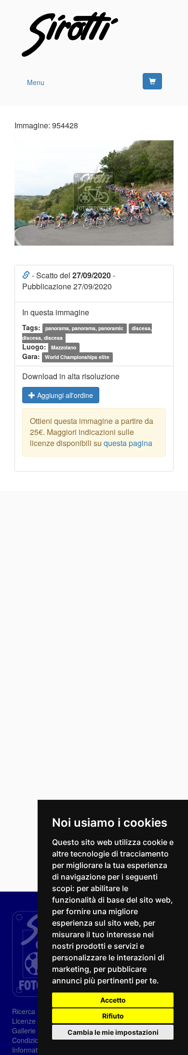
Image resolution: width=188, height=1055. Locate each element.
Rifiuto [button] (113, 1016)
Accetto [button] (113, 1000)
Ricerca (23, 1011)
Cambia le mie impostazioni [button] (113, 1032)
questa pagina (128, 442)
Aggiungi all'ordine (64, 395)
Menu (35, 82)
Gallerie (24, 1030)
